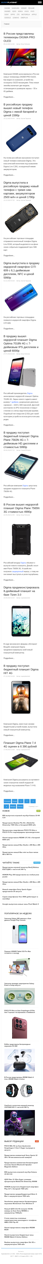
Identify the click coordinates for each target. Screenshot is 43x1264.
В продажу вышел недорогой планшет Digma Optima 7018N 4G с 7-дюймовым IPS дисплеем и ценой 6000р (21, 343)
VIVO (32, 11)
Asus (27, 11)
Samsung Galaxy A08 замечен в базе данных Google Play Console (17, 919)
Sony (6, 14)
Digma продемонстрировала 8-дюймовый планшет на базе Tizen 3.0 (21, 591)
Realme (31, 8)
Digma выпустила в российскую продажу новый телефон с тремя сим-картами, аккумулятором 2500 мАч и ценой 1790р (21, 190)
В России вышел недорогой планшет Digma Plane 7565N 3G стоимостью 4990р (21, 508)
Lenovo (16, 18)
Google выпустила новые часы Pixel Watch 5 (20, 904)
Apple (34, 14)
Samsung (15, 8)
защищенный (17, 571)
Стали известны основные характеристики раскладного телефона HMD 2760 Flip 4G (20, 1220)
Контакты (21, 1251)
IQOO (14, 11)
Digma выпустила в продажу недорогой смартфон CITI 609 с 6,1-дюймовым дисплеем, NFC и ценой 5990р (21, 270)
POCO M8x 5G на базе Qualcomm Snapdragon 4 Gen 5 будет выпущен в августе (19, 1148)
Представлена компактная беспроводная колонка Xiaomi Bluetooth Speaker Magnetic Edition (21, 1165)
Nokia (20, 11)
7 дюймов (14, 402)
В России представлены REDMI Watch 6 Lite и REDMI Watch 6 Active (19, 1078)
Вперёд (13, 806)
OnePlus (24, 18)
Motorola (25, 14)
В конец (20, 806)
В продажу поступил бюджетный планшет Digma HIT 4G (21, 669)
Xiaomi (7, 8)
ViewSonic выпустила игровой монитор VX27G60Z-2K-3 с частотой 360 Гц (19, 1106)
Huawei (7, 11)
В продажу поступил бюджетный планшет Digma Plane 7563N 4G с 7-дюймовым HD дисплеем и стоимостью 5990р (21, 440)
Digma (28, 161)
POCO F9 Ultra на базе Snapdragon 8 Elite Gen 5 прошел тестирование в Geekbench (19, 1011)
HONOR (23, 8)
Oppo (13, 14)
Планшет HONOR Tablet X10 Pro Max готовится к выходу (17, 952)
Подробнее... (9, 97)
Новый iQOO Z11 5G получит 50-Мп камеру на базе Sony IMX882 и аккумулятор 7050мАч (18, 1211)
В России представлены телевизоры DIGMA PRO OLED (19, 37)
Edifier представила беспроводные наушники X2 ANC (17, 1045)
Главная (6, 24)
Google (7, 18)
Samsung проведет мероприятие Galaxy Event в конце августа (19, 984)
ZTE (18, 14)
